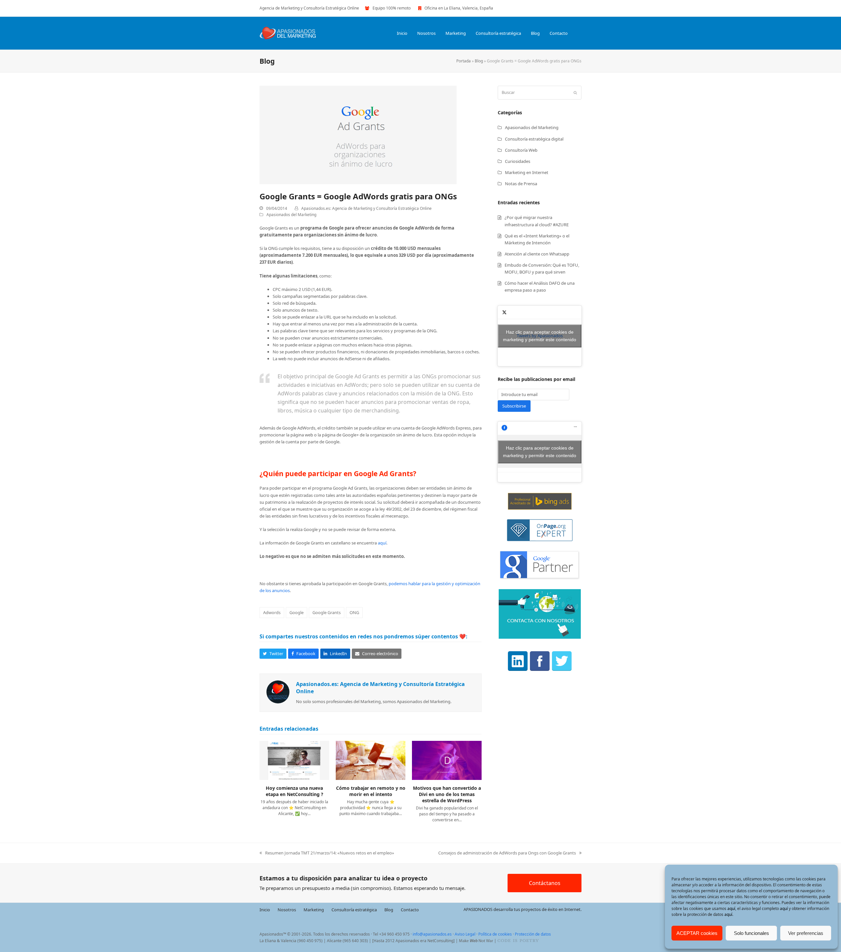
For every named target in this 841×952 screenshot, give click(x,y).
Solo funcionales (751, 933)
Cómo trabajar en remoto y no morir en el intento (370, 791)
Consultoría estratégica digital (534, 139)
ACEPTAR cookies (696, 933)
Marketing (314, 909)
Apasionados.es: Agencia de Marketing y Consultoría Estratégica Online (366, 208)
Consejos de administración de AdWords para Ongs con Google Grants (507, 853)
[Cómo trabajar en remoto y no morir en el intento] (370, 760)
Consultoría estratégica (354, 909)
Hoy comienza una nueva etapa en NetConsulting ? (294, 791)
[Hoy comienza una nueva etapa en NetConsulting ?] (294, 760)
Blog (479, 61)
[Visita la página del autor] (277, 691)
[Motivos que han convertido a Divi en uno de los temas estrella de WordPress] (447, 760)
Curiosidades (517, 161)
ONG (354, 612)
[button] (579, 33)
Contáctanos (544, 883)
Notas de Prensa (521, 184)
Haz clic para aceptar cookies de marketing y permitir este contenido (539, 335)
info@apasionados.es (432, 934)
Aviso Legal (465, 934)
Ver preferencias (805, 933)
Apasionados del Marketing (291, 214)
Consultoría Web (521, 150)
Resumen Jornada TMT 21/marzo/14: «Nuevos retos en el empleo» (327, 853)
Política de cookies (495, 934)
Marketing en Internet (526, 172)
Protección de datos (533, 934)
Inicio (265, 909)
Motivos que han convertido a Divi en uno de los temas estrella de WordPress (447, 794)
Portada (463, 61)
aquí (731, 908)
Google (296, 612)
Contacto (410, 909)
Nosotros (287, 909)
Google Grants (326, 612)
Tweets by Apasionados (539, 335)
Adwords (272, 612)
